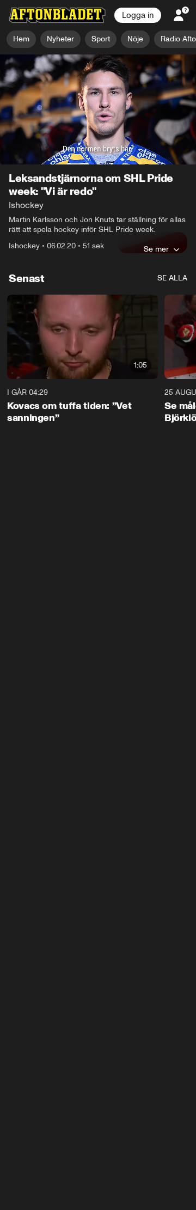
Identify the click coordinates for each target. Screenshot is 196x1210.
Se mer (156, 249)
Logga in (138, 15)
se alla (172, 278)
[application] (98, 109)
